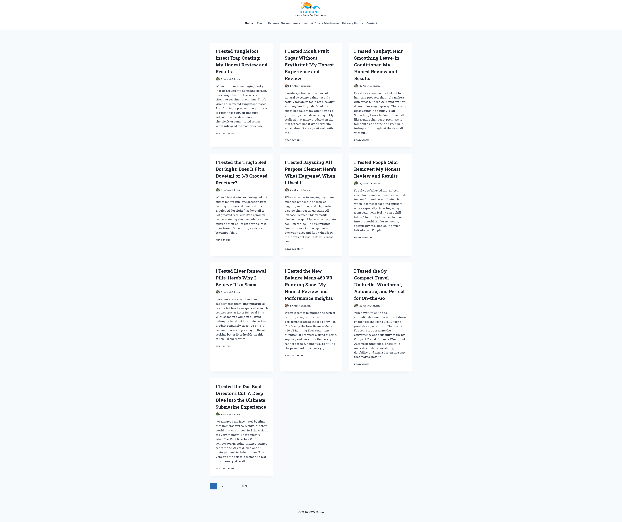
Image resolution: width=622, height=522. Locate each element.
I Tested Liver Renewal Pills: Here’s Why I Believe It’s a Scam (241, 278)
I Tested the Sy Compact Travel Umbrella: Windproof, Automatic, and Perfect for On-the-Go (379, 284)
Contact (371, 23)
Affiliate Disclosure (325, 23)
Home (249, 23)
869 (244, 486)
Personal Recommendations (288, 23)
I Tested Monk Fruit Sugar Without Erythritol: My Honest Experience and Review (309, 64)
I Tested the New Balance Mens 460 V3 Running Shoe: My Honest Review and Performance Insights (309, 284)
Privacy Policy (352, 23)
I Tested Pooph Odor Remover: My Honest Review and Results (377, 169)
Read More (225, 133)
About (260, 23)
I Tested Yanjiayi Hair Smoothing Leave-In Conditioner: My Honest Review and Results (378, 64)
